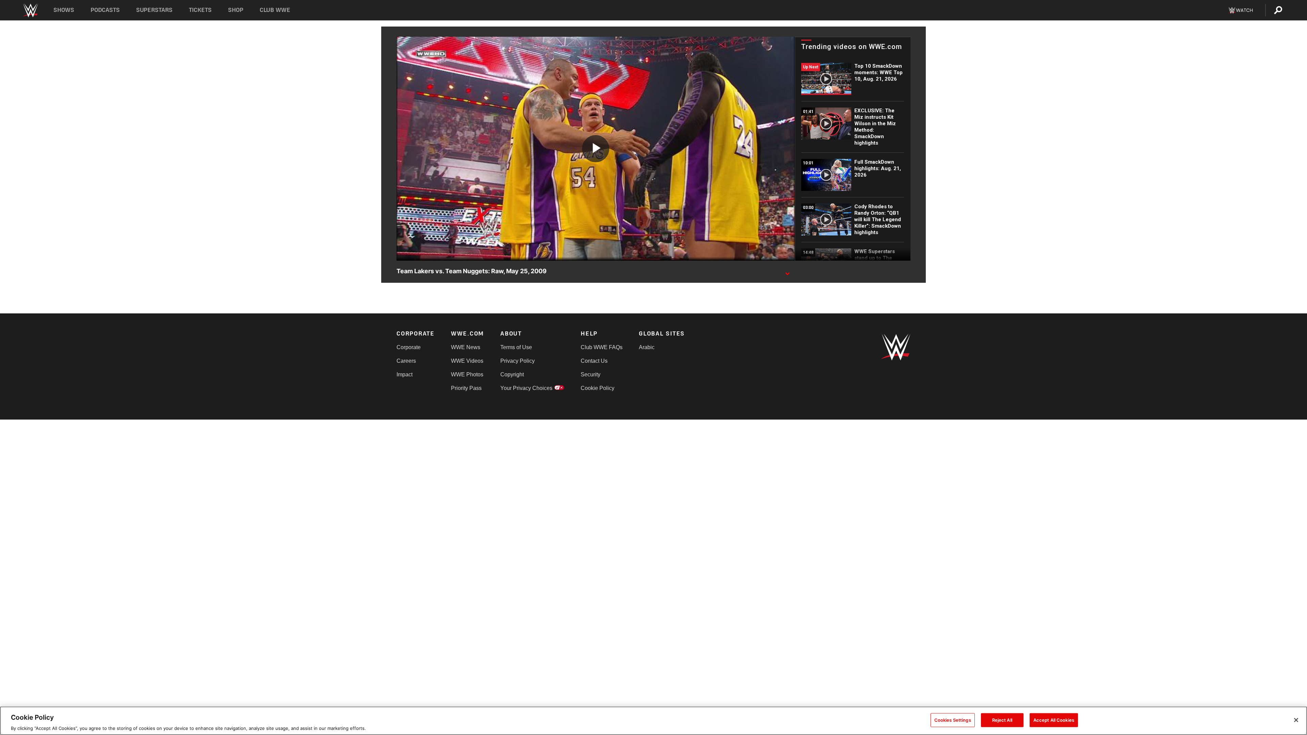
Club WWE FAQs (602, 347)
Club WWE (275, 10)
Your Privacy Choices (526, 388)
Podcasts (105, 10)
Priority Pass (466, 388)
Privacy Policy (517, 361)
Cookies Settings (952, 719)
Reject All (1002, 719)
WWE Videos (467, 361)
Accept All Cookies (1053, 719)
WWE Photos (467, 374)
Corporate (409, 347)
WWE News (465, 347)
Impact (405, 374)
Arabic (647, 347)
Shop (235, 10)
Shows (63, 10)
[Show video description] (787, 271)
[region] (653, 720)
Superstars (154, 10)
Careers (406, 361)
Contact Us (594, 361)
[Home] (30, 10)
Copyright (512, 374)
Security (590, 374)
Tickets (200, 10)
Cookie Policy (597, 388)
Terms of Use (516, 347)
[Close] (1296, 720)
